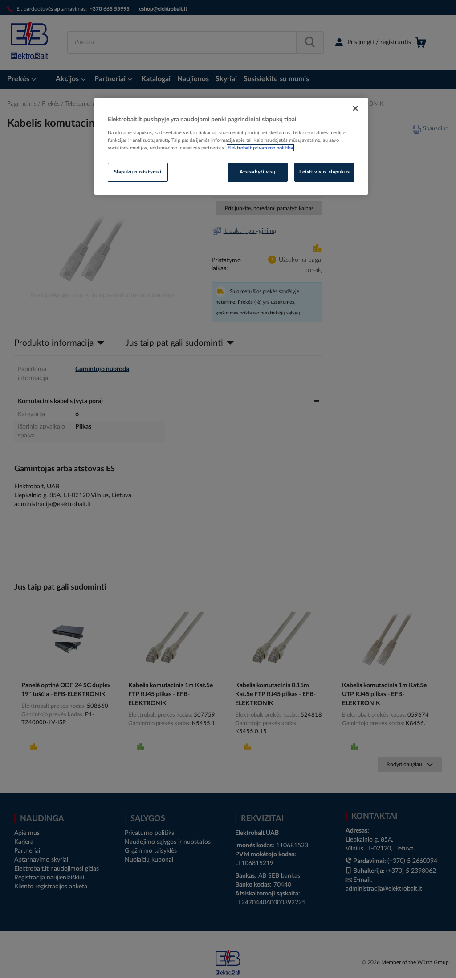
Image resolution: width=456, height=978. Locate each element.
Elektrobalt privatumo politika (260, 147)
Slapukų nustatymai (138, 171)
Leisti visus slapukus (324, 171)
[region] (231, 146)
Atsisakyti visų (258, 171)
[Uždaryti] (355, 108)
